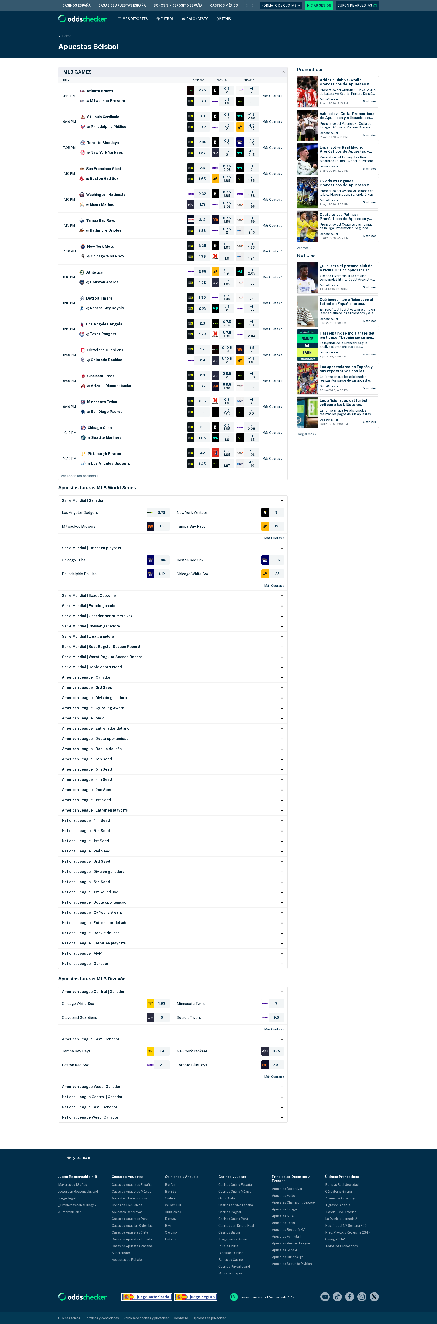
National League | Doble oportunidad (94, 902)
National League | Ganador (85, 964)
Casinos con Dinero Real (236, 1225)
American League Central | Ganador (93, 991)
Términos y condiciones (102, 1318)
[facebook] (349, 1297)
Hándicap (248, 80)
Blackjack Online (231, 1253)
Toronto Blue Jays (192, 1065)
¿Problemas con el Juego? (77, 1205)
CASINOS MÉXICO (224, 5)
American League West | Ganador (91, 1086)
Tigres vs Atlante (338, 1205)
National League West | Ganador (90, 1117)
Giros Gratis (227, 1198)
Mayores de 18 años (72, 1185)
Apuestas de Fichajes (127, 1260)
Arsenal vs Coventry (340, 1198)
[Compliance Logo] (146, 1297)
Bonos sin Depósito (232, 1273)
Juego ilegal (67, 1198)
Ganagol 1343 (335, 1239)
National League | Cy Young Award (92, 912)
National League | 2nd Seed (86, 851)
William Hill (173, 1205)
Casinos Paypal (229, 1212)
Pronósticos (310, 69)
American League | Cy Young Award (93, 708)
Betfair (170, 1185)
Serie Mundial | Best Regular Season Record (101, 647)
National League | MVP (82, 953)
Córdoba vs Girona (338, 1191)
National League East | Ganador (89, 1107)
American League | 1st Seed (86, 800)
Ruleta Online (228, 1246)
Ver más (303, 248)
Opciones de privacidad (209, 1318)
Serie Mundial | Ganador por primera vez (97, 616)
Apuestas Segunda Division (292, 1264)
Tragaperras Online (232, 1239)
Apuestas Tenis (283, 1223)
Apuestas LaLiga (284, 1209)
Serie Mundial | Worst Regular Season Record (102, 657)
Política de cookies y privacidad (146, 1318)
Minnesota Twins (191, 1004)
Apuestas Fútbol (284, 1195)
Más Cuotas (273, 538)
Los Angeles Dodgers (80, 512)
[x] (374, 1297)
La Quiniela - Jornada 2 (341, 1219)
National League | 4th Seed (86, 820)
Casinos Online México (235, 1191)
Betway (170, 1219)
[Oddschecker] (82, 1297)
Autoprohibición (69, 1212)
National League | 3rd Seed (86, 861)
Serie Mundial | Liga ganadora (88, 636)
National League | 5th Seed (86, 831)
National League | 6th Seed (86, 882)
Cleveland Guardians (79, 1017)
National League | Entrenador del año (94, 923)
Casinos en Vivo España (235, 1205)
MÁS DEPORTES (135, 19)
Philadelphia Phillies (79, 574)
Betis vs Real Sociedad (342, 1185)
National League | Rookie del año (91, 933)
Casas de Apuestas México (131, 1191)
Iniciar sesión (318, 5)
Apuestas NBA (283, 1216)
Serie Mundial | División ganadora (91, 626)
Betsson (171, 1239)
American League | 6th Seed (87, 759)
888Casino (173, 1212)
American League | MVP (83, 718)
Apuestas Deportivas (127, 1212)
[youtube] (325, 1297)
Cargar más (305, 434)
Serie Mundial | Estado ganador (89, 606)
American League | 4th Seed (87, 779)
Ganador (198, 80)
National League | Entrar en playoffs (94, 943)
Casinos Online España (235, 1185)
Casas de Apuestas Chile (130, 1232)
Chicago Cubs (73, 560)
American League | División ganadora (94, 698)
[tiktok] (337, 1297)
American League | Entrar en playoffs (95, 810)
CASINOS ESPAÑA (76, 5)
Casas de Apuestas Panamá (132, 1246)
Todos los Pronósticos (341, 1246)
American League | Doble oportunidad (95, 739)
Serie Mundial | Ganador (83, 500)
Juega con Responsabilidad (78, 1191)
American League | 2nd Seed (87, 790)
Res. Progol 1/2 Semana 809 (346, 1225)
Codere (170, 1198)
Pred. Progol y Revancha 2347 (347, 1232)
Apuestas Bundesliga (287, 1257)
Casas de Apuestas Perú (130, 1219)
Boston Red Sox (190, 560)
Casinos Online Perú (233, 1219)
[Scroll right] (252, 5)
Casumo (171, 1232)
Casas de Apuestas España (132, 1185)
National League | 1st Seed (85, 841)
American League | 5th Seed (87, 769)
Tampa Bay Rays (191, 526)
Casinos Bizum (229, 1232)
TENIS (226, 19)
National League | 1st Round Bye (90, 892)
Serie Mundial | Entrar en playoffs (91, 548)
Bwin (168, 1225)
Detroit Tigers (189, 1017)
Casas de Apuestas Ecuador (132, 1239)
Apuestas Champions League (293, 1202)
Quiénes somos (69, 1318)
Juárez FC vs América (340, 1212)
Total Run (223, 80)
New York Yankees (192, 512)
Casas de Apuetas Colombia (132, 1225)
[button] (357, 5)
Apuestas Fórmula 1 (286, 1236)
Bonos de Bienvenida (127, 1205)
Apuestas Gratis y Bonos (130, 1198)
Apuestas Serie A (284, 1250)
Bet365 (171, 1191)
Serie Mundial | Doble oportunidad (92, 667)
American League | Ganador (86, 677)
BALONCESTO (197, 19)
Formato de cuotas (281, 5)
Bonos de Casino (230, 1260)
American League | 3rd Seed (87, 687)
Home (66, 36)
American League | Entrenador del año (96, 728)
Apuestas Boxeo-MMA (288, 1230)
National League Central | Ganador (92, 1097)
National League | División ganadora (93, 871)
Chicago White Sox (193, 574)
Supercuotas (121, 1253)
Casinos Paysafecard (234, 1266)
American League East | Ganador (90, 1039)
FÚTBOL (167, 19)
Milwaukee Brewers (79, 526)
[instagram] (361, 1297)
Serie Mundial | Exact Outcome (89, 595)
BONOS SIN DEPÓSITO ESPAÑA (178, 5)
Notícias (306, 255)
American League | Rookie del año (92, 749)
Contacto (181, 1318)
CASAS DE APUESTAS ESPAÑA (122, 5)
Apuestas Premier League (291, 1243)
